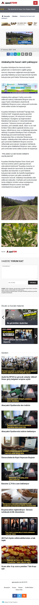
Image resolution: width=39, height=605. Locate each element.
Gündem (15, 16)
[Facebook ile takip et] (14, 596)
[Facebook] (8, 54)
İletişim (20, 587)
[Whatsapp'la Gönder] (18, 54)
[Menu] (35, 3)
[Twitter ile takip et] (19, 596)
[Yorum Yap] (30, 54)
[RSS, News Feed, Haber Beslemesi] (24, 596)
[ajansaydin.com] (9, 3)
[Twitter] (11, 54)
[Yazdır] (26, 54)
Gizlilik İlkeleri (29, 587)
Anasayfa (7, 16)
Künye (14, 587)
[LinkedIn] (15, 54)
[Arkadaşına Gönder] (22, 54)
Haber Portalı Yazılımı (11, 602)
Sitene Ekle (19, 590)
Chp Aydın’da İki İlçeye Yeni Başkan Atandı (21, 9)
